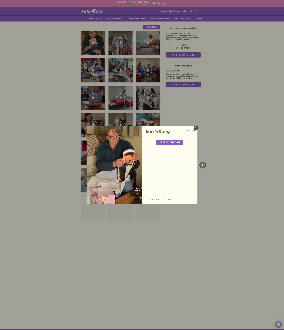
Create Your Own (170, 142)
